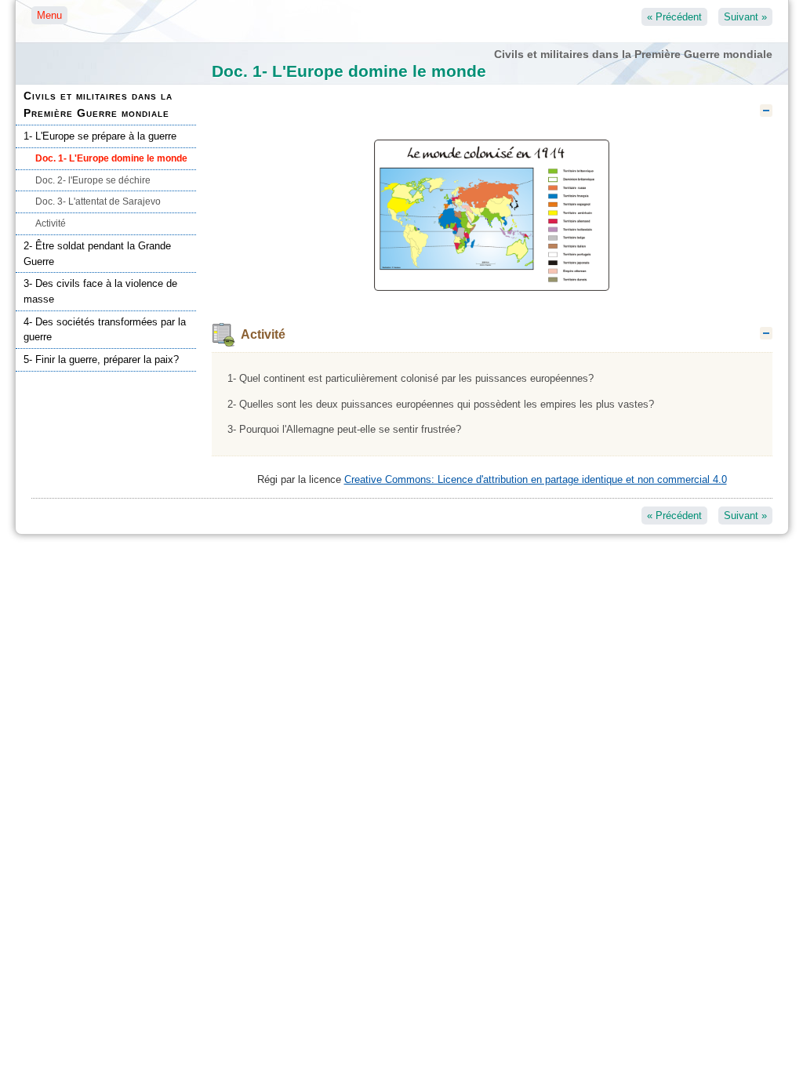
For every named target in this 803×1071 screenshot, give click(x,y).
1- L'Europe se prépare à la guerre (100, 136)
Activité (50, 223)
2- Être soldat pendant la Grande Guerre (97, 253)
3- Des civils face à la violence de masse (100, 291)
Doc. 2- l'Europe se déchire (93, 180)
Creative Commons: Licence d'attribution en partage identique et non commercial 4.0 (535, 479)
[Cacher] (766, 110)
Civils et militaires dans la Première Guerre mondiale (98, 104)
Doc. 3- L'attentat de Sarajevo (98, 201)
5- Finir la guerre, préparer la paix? (101, 359)
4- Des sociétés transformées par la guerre (105, 329)
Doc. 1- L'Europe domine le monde (111, 158)
